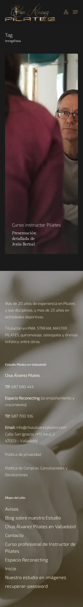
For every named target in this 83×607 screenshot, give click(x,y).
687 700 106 (22, 416)
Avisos (11, 509)
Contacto (14, 535)
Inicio (10, 568)
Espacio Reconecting (26, 559)
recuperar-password (26, 586)
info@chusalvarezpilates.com (41, 427)
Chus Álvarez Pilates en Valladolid (40, 526)
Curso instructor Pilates (36, 224)
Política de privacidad (23, 454)
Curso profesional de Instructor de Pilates (40, 547)
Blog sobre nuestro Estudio (33, 517)
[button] (75, 12)
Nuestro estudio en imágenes (35, 577)
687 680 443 (22, 386)
